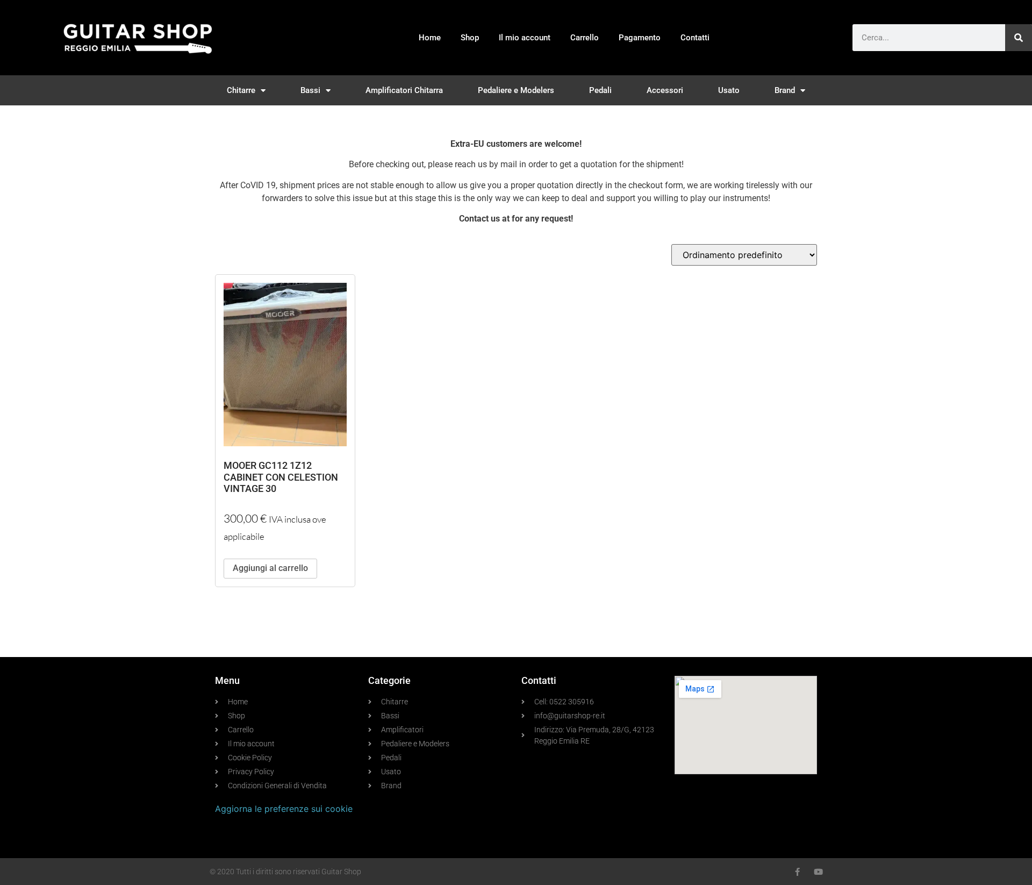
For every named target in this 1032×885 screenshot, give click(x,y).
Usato (729, 90)
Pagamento (640, 37)
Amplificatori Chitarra (404, 90)
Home (430, 37)
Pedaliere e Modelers (516, 90)
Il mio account (524, 37)
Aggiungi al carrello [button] (270, 568)
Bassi (310, 90)
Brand (785, 90)
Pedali (600, 90)
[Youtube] (818, 872)
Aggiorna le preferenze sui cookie (284, 808)
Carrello (584, 37)
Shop (470, 37)
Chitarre (241, 90)
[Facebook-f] (797, 872)
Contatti (695, 37)
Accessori (665, 90)
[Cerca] (1018, 37)
